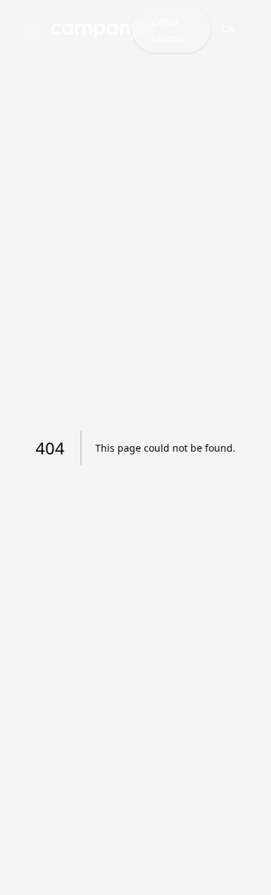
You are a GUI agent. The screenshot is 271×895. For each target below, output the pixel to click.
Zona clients (168, 29)
